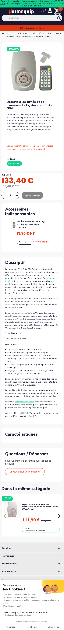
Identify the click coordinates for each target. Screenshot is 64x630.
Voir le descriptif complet (18, 145)
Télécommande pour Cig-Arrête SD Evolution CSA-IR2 (31, 224)
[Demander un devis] (44, 11)
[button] (59, 516)
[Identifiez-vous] (50, 10)
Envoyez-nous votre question (25, 471)
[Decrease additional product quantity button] (21, 241)
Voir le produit (42, 241)
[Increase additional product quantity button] (32, 241)
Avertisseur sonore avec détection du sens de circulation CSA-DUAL (40, 507)
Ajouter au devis (32, 195)
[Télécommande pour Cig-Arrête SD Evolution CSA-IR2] (14, 224)
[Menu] (4, 11)
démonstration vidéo (24, 401)
